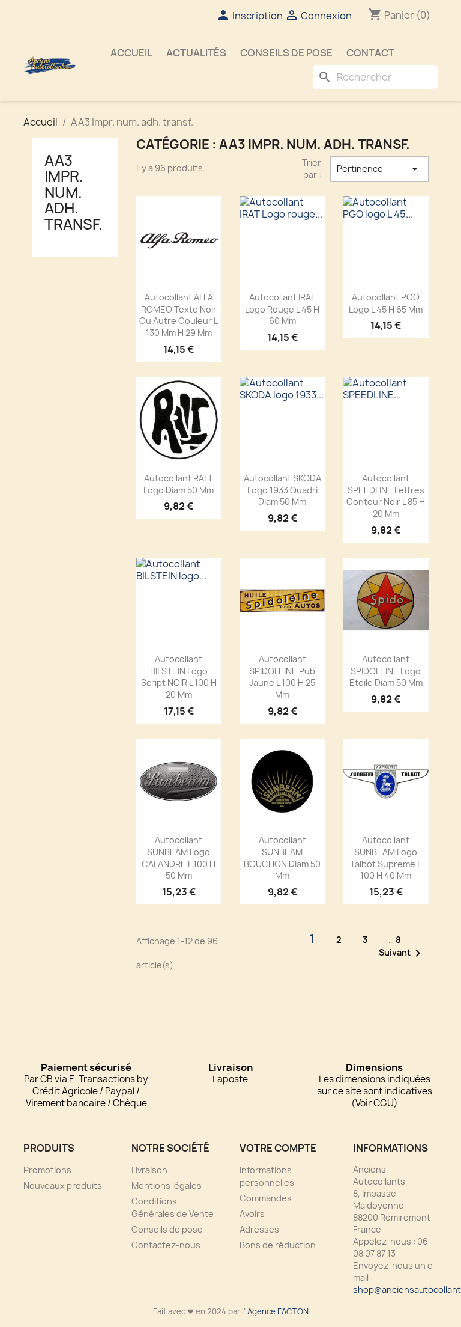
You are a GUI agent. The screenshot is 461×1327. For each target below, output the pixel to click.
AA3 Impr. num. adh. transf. (73, 192)
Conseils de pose (286, 52)
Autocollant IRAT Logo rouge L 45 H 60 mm (282, 309)
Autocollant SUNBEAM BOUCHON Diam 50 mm (282, 857)
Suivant (402, 953)
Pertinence (379, 169)
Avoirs (252, 1213)
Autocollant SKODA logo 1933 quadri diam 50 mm (282, 490)
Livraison (149, 1170)
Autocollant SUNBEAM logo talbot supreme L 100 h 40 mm (385, 857)
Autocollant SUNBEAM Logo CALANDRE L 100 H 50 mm (178, 857)
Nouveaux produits (62, 1185)
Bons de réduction (278, 1245)
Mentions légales (166, 1185)
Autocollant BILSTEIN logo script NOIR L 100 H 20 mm (179, 676)
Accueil (131, 52)
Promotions (47, 1170)
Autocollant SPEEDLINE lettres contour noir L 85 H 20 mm (385, 495)
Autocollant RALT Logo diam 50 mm (178, 484)
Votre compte (278, 1148)
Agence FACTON (278, 1311)
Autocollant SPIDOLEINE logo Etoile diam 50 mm (386, 671)
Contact (370, 52)
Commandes (266, 1198)
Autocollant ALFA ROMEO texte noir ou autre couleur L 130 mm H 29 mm (178, 314)
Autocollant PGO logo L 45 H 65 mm (386, 303)
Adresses (259, 1229)
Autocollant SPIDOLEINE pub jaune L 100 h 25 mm (282, 676)
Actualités (196, 52)
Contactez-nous (165, 1245)
